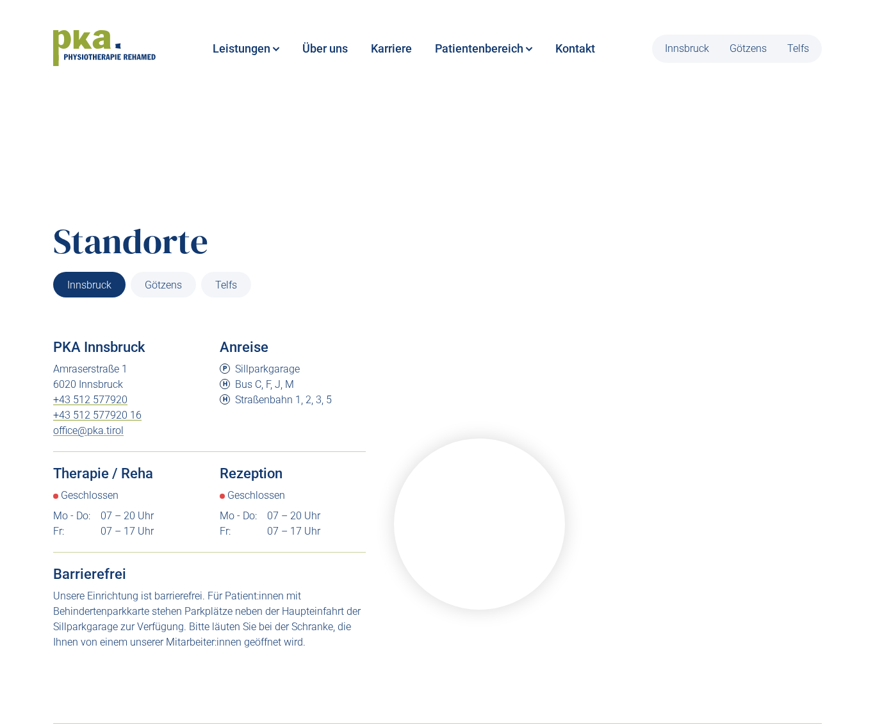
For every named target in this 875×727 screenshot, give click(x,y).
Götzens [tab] (163, 285)
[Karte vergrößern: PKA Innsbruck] (479, 524)
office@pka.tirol (88, 430)
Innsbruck (687, 48)
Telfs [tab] (226, 285)
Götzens (748, 48)
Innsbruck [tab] (89, 285)
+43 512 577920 (90, 400)
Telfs (798, 48)
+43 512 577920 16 (97, 415)
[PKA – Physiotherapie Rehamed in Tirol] (104, 48)
